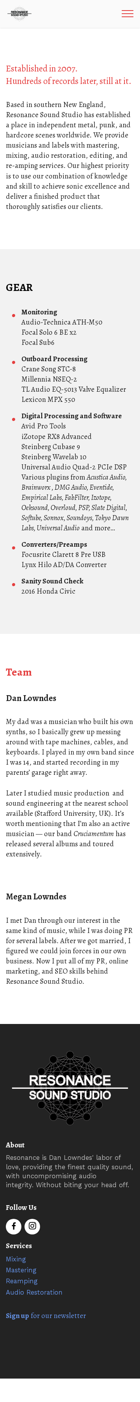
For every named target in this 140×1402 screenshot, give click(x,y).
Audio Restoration (34, 1292)
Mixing (16, 1259)
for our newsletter (46, 1315)
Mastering (21, 1270)
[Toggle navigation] (128, 14)
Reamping (22, 1281)
